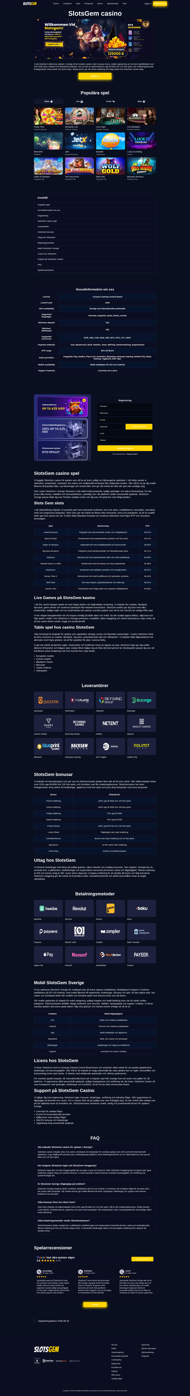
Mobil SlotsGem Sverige (48, 248)
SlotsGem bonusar (46, 232)
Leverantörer (43, 226)
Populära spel (44, 205)
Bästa (47, 101)
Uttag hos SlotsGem (46, 237)
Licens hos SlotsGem (47, 254)
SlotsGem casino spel (47, 221)
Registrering (43, 216)
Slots (140, 101)
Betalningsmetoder (46, 243)
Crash (108, 101)
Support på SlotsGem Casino (50, 259)
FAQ (40, 265)
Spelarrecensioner (46, 270)
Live (78, 101)
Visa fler (95, 1304)
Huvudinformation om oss (49, 210)
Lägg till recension (142, 1259)
